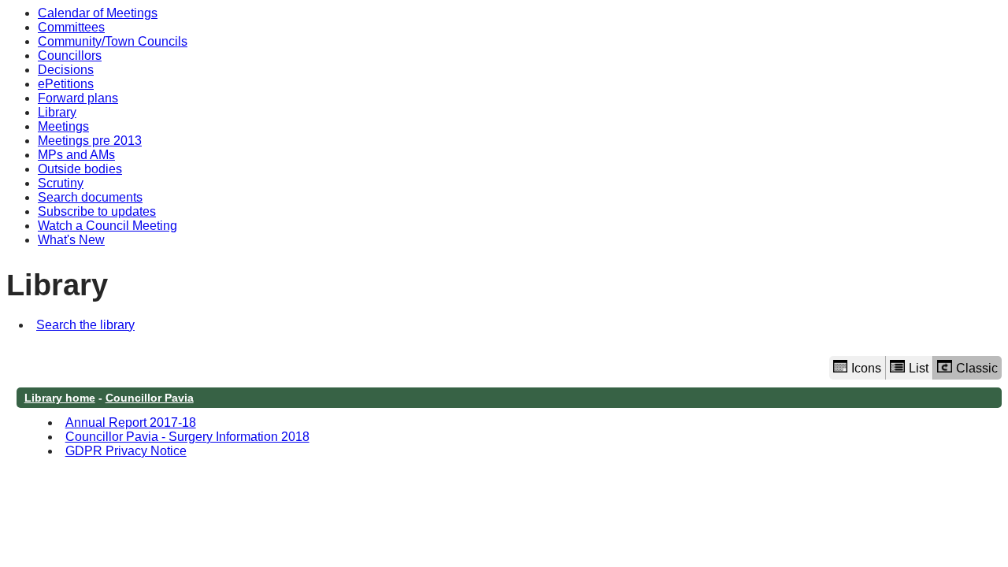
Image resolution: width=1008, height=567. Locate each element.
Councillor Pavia (150, 397)
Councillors (70, 55)
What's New (71, 239)
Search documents (90, 197)
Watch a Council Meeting (107, 225)
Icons (866, 368)
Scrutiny (60, 183)
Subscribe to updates (97, 211)
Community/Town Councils (112, 41)
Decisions (66, 69)
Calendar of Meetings (98, 13)
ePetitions (66, 84)
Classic (977, 368)
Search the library (85, 325)
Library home (59, 397)
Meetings (63, 126)
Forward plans (78, 98)
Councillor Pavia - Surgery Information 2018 (187, 436)
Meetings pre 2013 (90, 140)
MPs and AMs (76, 154)
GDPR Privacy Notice (126, 451)
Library (57, 112)
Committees (71, 27)
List (918, 368)
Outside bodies (80, 169)
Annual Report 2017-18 (130, 422)
